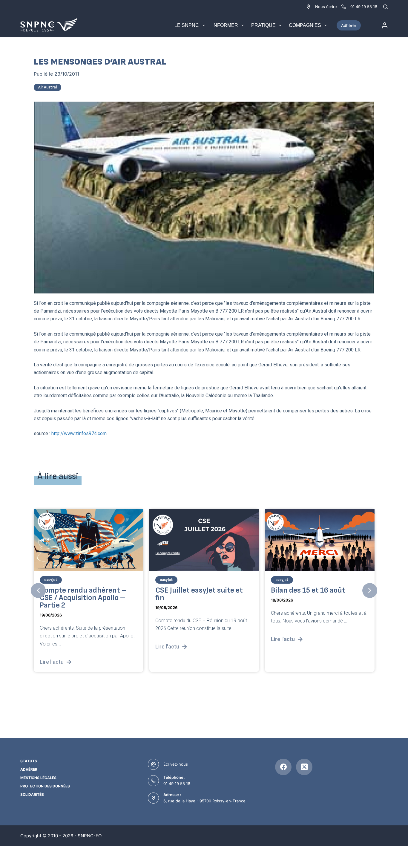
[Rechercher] (385, 6)
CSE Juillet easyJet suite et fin (199, 594)
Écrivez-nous (175, 764)
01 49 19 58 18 (176, 783)
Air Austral (47, 87)
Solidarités (32, 794)
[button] (38, 590)
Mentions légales (38, 777)
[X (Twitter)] (304, 767)
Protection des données (45, 786)
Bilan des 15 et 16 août (308, 590)
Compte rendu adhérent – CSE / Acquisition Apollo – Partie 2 (83, 598)
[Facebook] (283, 767)
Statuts (28, 761)
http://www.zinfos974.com (78, 433)
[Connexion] (385, 25)
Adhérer (348, 25)
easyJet (50, 579)
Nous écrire (326, 6)
